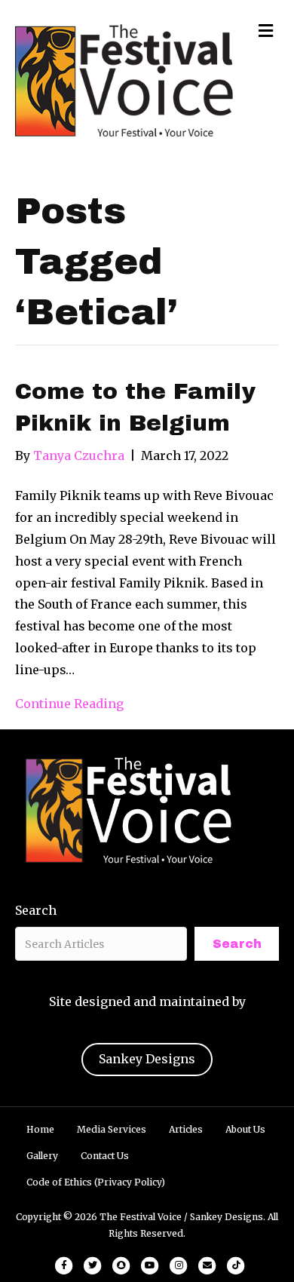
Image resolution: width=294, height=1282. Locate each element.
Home (40, 1129)
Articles (186, 1129)
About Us (245, 1129)
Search (36, 910)
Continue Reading (69, 703)
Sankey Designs (147, 1058)
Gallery (42, 1155)
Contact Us (105, 1155)
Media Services (111, 1129)
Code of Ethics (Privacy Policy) (95, 1182)
